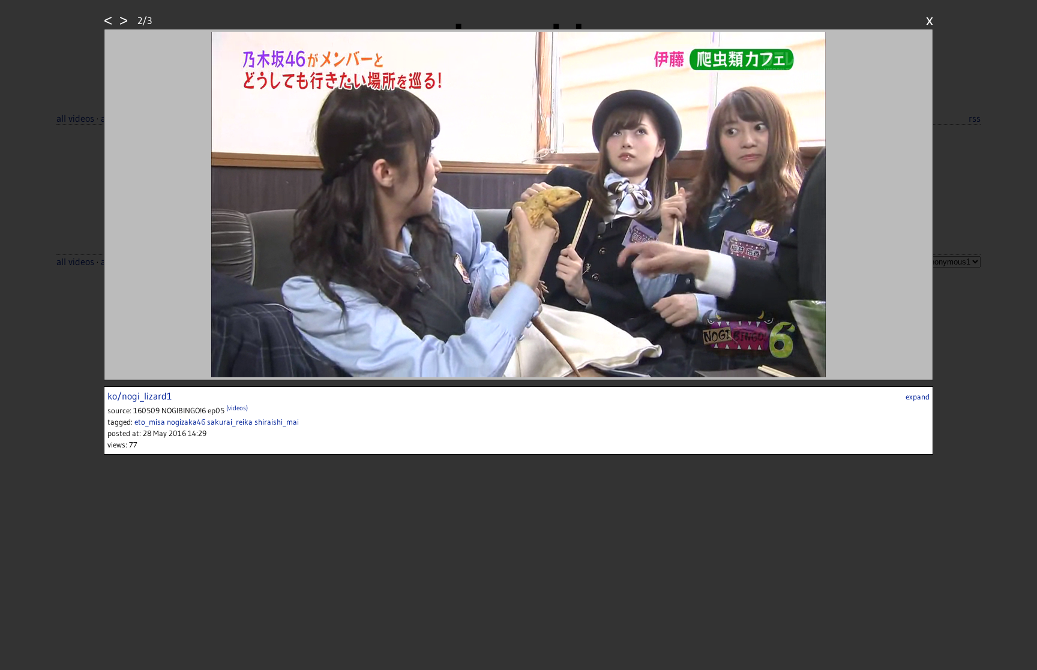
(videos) (237, 408)
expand (918, 396)
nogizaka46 (186, 421)
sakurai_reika (230, 421)
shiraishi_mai (276, 421)
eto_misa (149, 421)
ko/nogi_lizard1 (139, 396)
